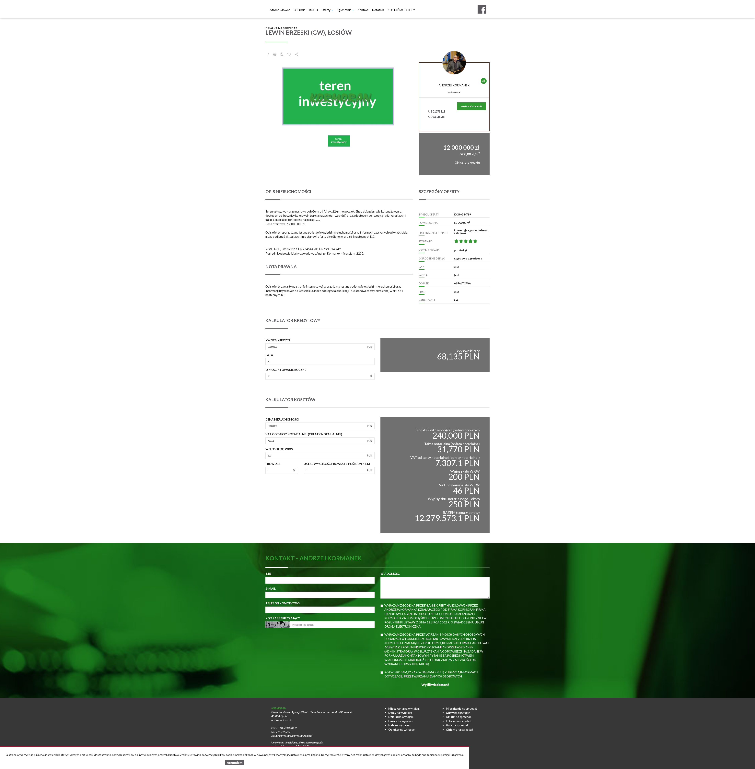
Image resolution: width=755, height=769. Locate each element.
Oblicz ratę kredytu (467, 162)
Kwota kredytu (278, 340)
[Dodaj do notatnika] (289, 54)
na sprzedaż (461, 708)
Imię (268, 573)
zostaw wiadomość (471, 106)
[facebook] (481, 9)
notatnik (378, 10)
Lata (269, 355)
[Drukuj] (275, 54)
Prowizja (273, 464)
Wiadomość (390, 573)
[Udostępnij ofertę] (296, 54)
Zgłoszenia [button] (344, 10)
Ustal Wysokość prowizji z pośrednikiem (337, 464)
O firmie (299, 10)
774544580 (437, 117)
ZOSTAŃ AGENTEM (401, 10)
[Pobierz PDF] (281, 54)
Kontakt (362, 10)
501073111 (437, 111)
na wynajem (404, 708)
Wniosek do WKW (279, 449)
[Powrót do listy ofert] (268, 54)
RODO (313, 10)
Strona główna (280, 10)
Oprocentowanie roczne (285, 369)
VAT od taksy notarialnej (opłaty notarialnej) (303, 434)
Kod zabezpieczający (282, 618)
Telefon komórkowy (282, 603)
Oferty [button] (326, 10)
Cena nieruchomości (282, 419)
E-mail (270, 588)
